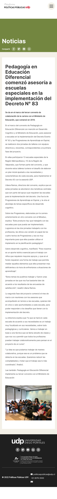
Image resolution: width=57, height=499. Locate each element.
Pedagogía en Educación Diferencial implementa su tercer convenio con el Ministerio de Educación (27, 374)
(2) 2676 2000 (37, 478)
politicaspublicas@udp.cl (44, 474)
